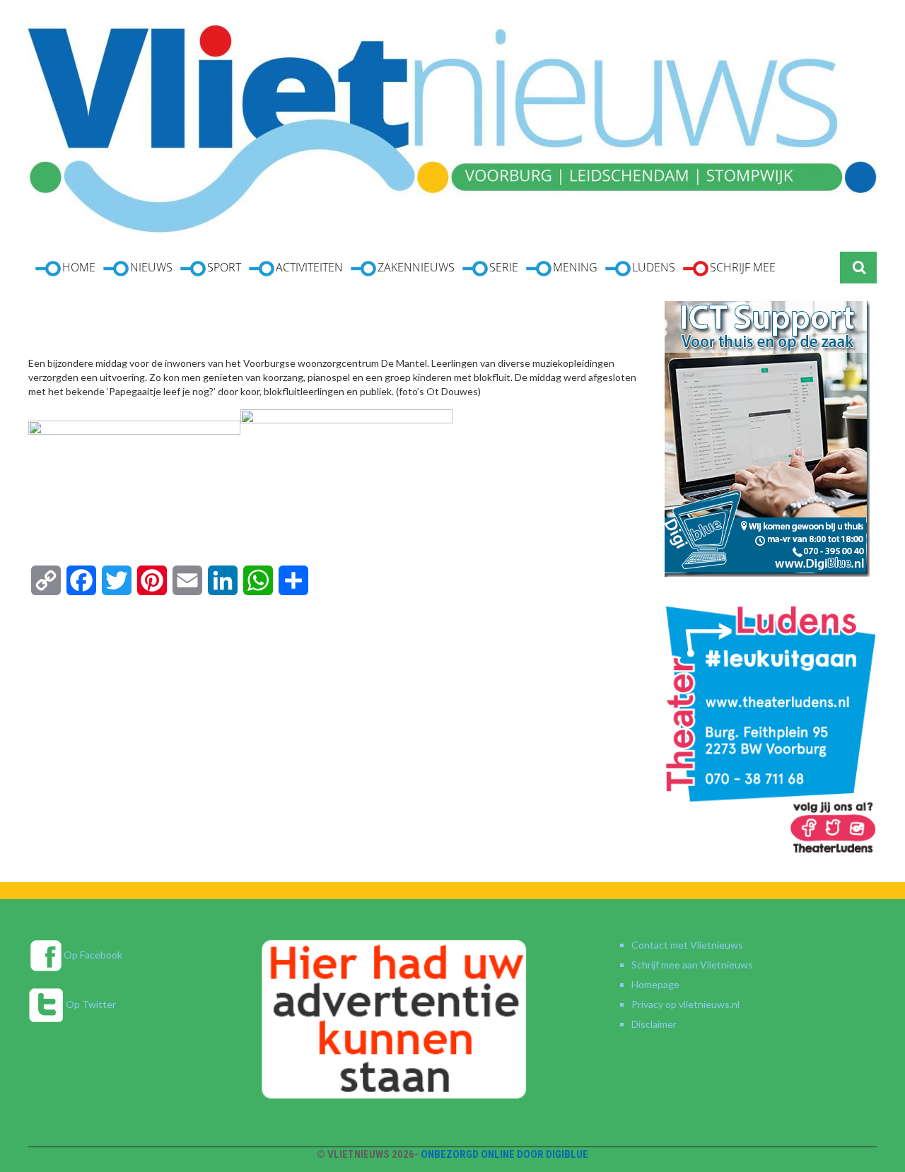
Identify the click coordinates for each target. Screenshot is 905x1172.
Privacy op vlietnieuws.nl (685, 1004)
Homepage (655, 984)
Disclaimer (654, 1024)
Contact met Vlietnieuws (687, 945)
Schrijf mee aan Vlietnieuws (692, 965)
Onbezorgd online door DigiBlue (504, 1154)
